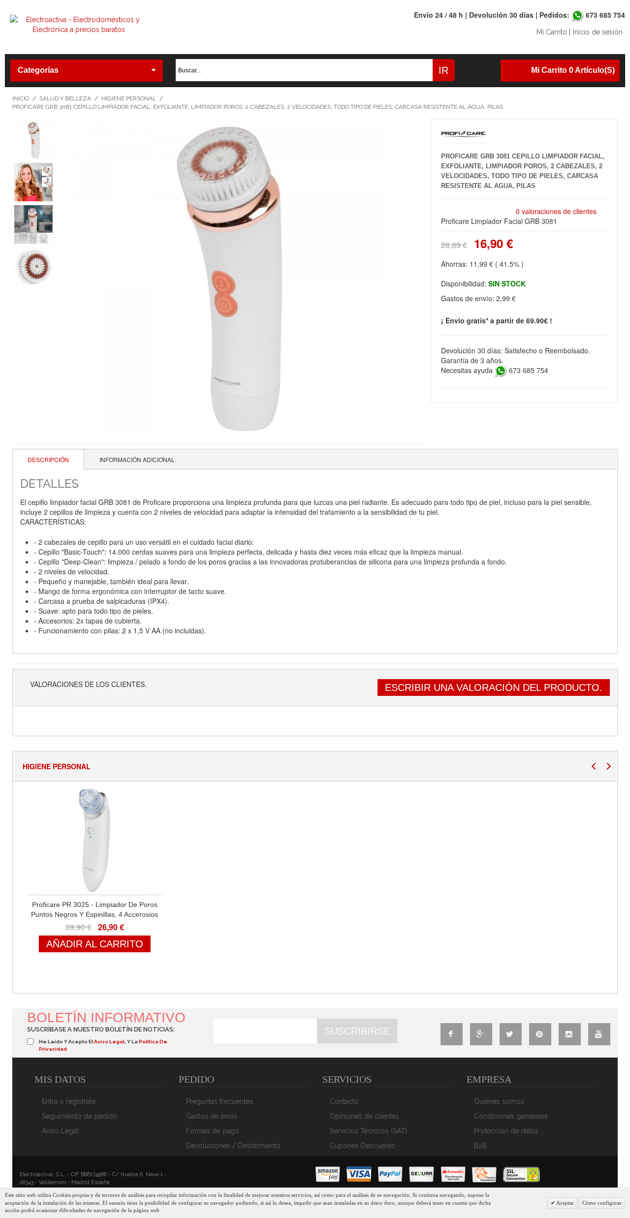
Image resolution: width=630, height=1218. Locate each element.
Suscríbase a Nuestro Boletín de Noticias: (101, 1029)
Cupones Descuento (362, 1146)
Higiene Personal (128, 98)
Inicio (20, 98)
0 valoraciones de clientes (556, 211)
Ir (443, 70)
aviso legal (109, 1041)
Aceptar (564, 1203)
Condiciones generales (511, 1116)
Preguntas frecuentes (219, 1101)
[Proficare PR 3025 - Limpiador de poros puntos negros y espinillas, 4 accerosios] (95, 840)
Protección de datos (506, 1131)
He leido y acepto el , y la (103, 1045)
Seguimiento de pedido (79, 1116)
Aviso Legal (60, 1131)
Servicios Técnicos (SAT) (368, 1131)
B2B (480, 1146)
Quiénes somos (499, 1101)
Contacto (344, 1101)
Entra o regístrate (68, 1101)
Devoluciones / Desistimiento (233, 1146)
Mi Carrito (551, 32)
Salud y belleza (65, 98)
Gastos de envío (212, 1116)
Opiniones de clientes (364, 1116)
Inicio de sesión (598, 32)
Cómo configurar (602, 1203)
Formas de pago (212, 1131)
